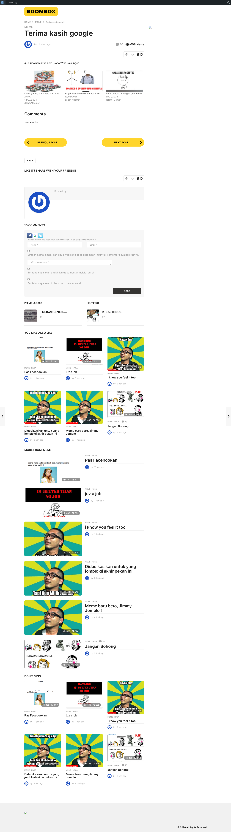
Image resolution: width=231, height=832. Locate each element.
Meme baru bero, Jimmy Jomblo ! (82, 432)
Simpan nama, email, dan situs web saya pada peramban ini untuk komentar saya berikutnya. (83, 254)
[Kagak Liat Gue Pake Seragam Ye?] (83, 81)
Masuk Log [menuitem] (12, 2)
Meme (28, 26)
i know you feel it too (121, 377)
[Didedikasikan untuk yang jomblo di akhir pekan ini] (42, 407)
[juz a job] (84, 351)
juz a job (71, 372)
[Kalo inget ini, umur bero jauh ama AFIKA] (43, 81)
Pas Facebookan (35, 372)
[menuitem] (3, 2)
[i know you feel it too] (125, 354)
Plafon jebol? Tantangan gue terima (124, 93)
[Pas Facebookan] (42, 351)
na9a (30, 160)
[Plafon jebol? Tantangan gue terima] (124, 81)
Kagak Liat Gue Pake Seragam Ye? (83, 93)
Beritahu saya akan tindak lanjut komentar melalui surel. (61, 272)
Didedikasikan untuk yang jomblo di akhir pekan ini (41, 432)
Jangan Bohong (118, 426)
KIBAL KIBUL (111, 312)
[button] (29, 235)
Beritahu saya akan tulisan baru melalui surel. (55, 283)
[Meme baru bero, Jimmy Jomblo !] (84, 407)
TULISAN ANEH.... (53, 312)
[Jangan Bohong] (125, 404)
